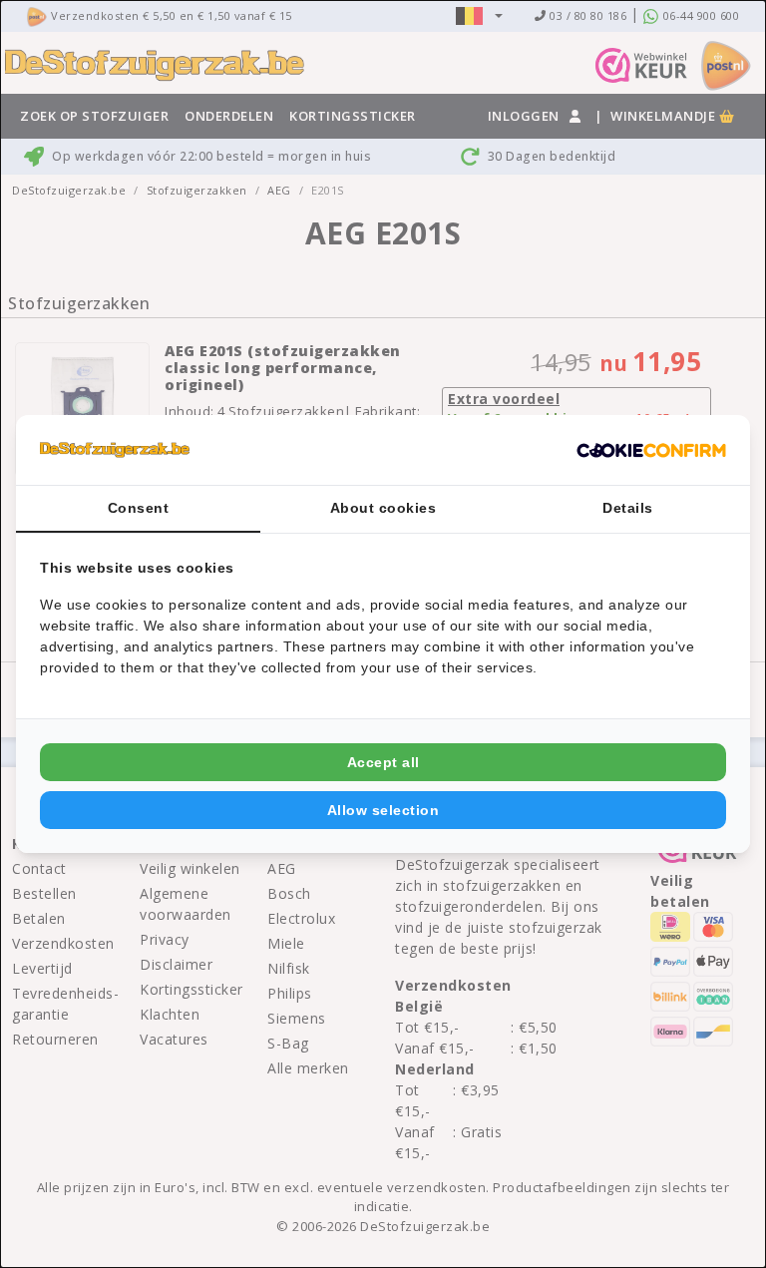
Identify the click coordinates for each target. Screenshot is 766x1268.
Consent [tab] (139, 508)
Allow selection (383, 810)
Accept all (383, 762)
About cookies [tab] (383, 508)
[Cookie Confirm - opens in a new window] (651, 450)
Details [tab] (627, 508)
